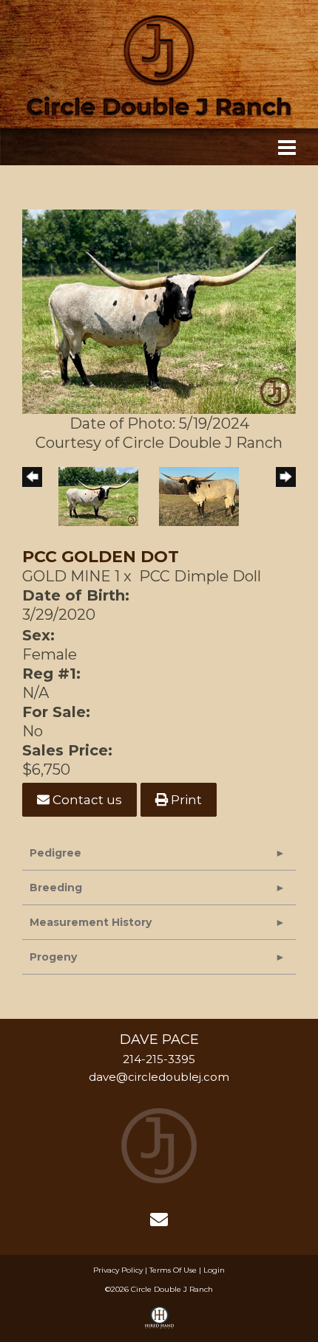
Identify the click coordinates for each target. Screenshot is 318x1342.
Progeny (53, 957)
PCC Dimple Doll (200, 576)
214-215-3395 (159, 1059)
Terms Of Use (173, 1270)
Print (185, 799)
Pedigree (55, 852)
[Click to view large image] (159, 310)
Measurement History (91, 922)
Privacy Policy (118, 1270)
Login (214, 1270)
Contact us (86, 799)
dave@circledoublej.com (159, 1077)
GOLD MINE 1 (71, 576)
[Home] (159, 1144)
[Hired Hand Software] (159, 1324)
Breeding (56, 887)
